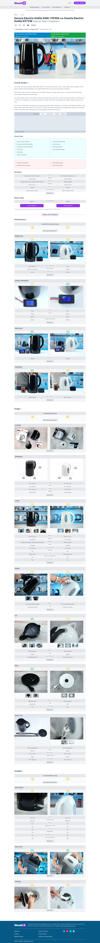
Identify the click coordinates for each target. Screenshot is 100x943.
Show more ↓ (50, 193)
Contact (16, 934)
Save (34, 25)
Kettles (15, 14)
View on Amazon (32, 205)
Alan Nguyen (19, 29)
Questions (67, 7)
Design (57, 114)
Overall (42, 114)
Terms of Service (43, 931)
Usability (63, 114)
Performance (50, 114)
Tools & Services (56, 7)
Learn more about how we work (67, 926)
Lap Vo (26, 29)
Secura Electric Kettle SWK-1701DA (26, 34)
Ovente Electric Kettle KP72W (60, 34)
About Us (17, 931)
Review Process (18, 936)
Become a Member (80, 3)
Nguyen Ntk (34, 29)
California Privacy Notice (45, 936)
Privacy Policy (42, 934)
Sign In (69, 3)
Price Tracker (46, 7)
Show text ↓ (50, 274)
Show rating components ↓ (50, 230)
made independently (41, 10)
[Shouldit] (20, 925)
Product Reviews (34, 7)
